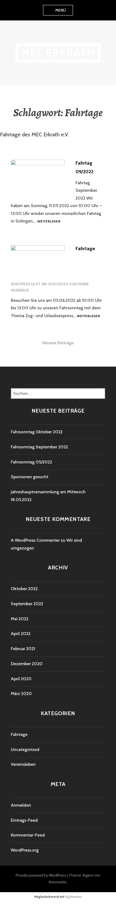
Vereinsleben (23, 764)
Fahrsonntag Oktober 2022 (37, 431)
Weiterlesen (48, 221)
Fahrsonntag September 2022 (39, 446)
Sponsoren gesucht (29, 476)
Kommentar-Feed (28, 835)
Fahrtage (85, 248)
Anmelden (21, 805)
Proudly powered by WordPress (41, 875)
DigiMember (73, 897)
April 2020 (21, 678)
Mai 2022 (19, 618)
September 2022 (27, 603)
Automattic (58, 882)
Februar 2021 (23, 648)
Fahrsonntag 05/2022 (31, 462)
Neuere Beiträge (58, 342)
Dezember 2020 (27, 663)
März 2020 (21, 693)
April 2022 (20, 633)
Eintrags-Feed (24, 820)
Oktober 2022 (24, 588)
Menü (60, 10)
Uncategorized (25, 749)
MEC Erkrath (58, 52)
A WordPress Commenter (35, 540)
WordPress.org (25, 850)
